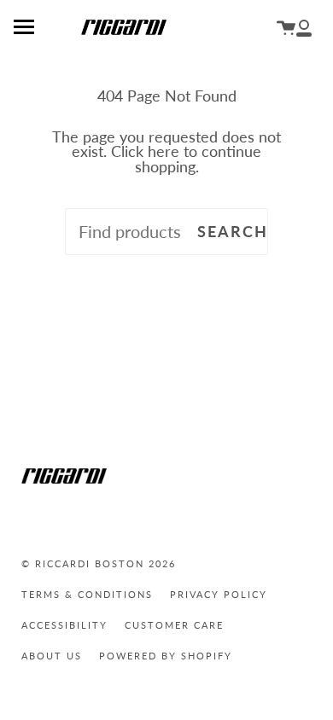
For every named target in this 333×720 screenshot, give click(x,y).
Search (232, 232)
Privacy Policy (218, 594)
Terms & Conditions (87, 594)
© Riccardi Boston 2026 (98, 563)
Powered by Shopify (165, 655)
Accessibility (64, 624)
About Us (51, 655)
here (163, 151)
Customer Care (174, 624)
